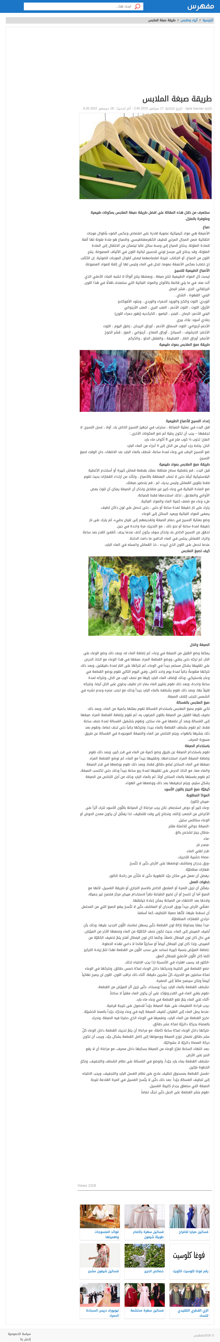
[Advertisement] (145, 1140)
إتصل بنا (25, 1339)
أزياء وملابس (189, 20)
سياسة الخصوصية (19, 1334)
